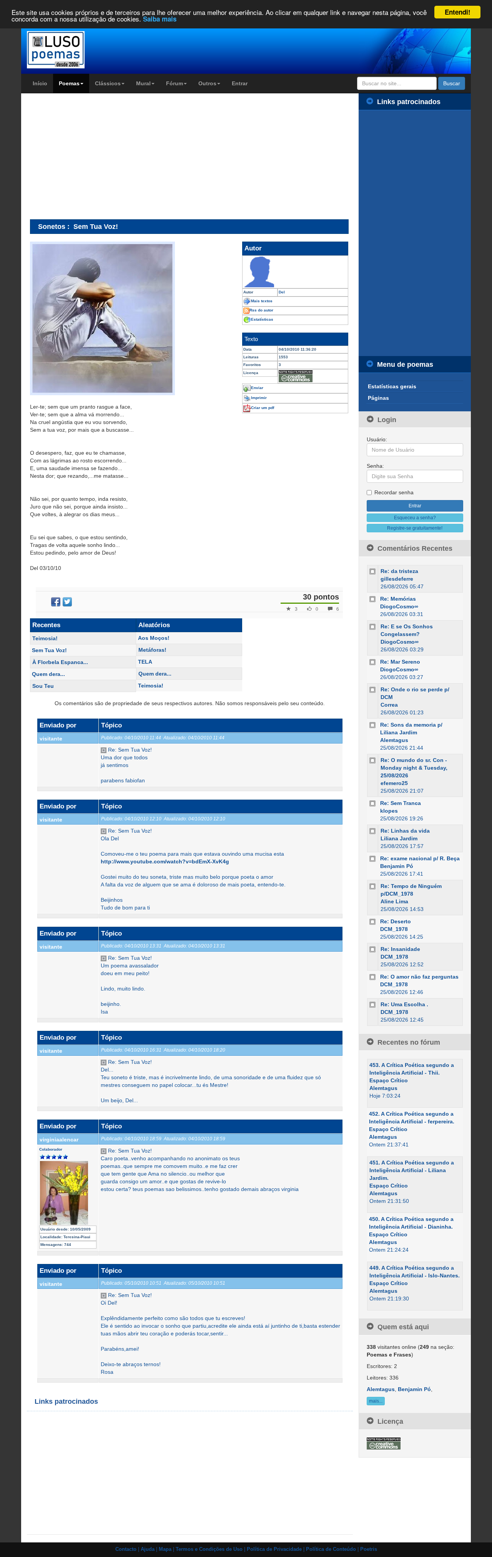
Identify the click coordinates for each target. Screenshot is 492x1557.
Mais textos (262, 301)
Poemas (69, 83)
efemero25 (394, 783)
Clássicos (108, 83)
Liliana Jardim (399, 838)
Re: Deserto (395, 921)
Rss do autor (261, 310)
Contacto (125, 1549)
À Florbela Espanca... (60, 662)
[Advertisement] (94, 156)
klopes (389, 811)
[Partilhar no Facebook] (55, 601)
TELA (145, 662)
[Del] (295, 272)
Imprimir (259, 398)
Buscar (451, 83)
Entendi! (457, 12)
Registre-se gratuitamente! (414, 528)
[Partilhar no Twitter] (67, 601)
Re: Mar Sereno (400, 662)
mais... (375, 1401)
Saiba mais (159, 19)
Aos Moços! (154, 638)
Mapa (165, 1549)
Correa (389, 705)
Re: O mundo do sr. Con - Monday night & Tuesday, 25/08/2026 (414, 767)
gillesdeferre (397, 579)
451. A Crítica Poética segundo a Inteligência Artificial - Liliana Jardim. (411, 1170)
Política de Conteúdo (331, 1549)
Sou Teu (43, 686)
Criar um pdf (262, 408)
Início (40, 83)
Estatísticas (262, 319)
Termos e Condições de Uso (209, 1549)
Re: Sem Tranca (400, 803)
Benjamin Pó (396, 866)
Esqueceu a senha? (415, 517)
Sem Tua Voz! (49, 650)
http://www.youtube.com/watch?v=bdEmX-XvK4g (165, 861)
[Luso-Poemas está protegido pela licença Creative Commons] (384, 1443)
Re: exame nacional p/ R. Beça (420, 858)
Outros (207, 83)
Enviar (257, 388)
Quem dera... (48, 674)
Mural (143, 83)
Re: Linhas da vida (405, 831)
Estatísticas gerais (392, 386)
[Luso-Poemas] (77, 49)
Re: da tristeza (399, 571)
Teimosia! (45, 638)
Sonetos (51, 226)
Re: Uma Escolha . (404, 1004)
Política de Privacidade (274, 1549)
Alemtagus (394, 740)
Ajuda (148, 1549)
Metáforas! (152, 650)
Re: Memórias (398, 599)
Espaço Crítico (388, 1080)
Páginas (378, 398)
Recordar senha (394, 492)
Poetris (368, 1549)
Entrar (240, 83)
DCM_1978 (394, 929)
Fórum (174, 83)
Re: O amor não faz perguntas (419, 977)
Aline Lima (394, 901)
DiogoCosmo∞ (399, 606)
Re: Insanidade (400, 949)
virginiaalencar (59, 1139)
